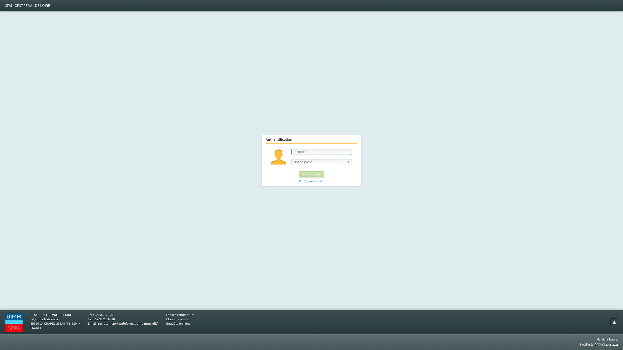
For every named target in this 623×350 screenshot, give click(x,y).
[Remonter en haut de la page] (614, 322)
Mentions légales (607, 339)
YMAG (601, 344)
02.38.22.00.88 (104, 315)
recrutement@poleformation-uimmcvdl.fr (128, 323)
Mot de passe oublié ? (311, 181)
